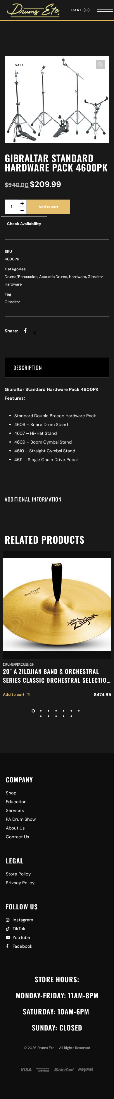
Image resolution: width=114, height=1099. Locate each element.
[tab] (57, 368)
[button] (100, 64)
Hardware (77, 276)
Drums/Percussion (21, 276)
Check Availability (24, 223)
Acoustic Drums (53, 276)
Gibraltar (12, 301)
